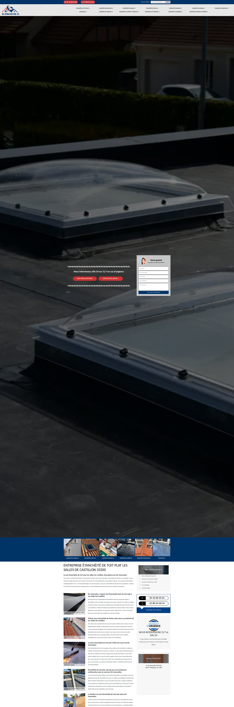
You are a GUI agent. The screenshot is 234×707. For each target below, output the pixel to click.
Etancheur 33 (82, 11)
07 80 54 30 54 (89, 2)
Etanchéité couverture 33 (221, 8)
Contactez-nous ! (111, 278)
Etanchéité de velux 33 (152, 8)
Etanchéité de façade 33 (129, 8)
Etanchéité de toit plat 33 (82, 8)
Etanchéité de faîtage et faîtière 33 (198, 11)
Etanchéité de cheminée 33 (175, 11)
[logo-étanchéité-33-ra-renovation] (10, 10)
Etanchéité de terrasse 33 (106, 11)
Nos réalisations (85, 278)
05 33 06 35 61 (72, 2)
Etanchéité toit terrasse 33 (152, 11)
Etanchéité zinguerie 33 (175, 8)
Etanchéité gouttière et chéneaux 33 (129, 11)
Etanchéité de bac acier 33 (106, 8)
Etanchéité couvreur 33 (198, 8)
